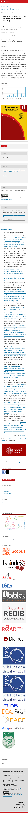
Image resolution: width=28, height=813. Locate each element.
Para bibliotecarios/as (6, 493)
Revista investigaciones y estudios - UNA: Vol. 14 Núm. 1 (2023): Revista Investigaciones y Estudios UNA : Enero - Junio (15, 316)
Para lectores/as (5, 489)
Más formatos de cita (9, 219)
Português (4, 507)
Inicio (3, 6)
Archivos (7, 6)
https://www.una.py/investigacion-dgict (12, 788)
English (4, 502)
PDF (4, 146)
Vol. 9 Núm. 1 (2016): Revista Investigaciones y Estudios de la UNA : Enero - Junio (13, 8)
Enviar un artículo (8, 479)
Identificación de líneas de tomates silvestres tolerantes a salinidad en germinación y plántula (15, 239)
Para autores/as (5, 491)
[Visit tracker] (14, 539)
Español (4, 505)
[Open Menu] (1, 1)
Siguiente (22, 436)
